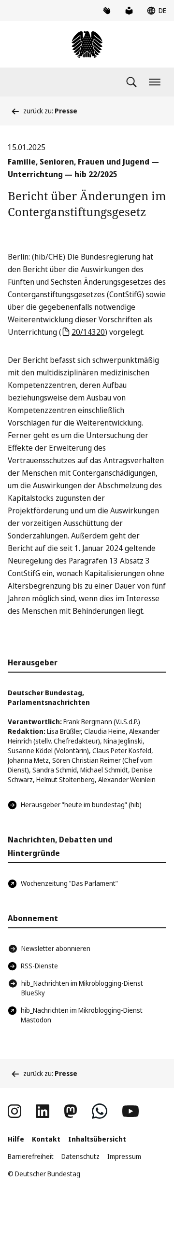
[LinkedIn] (42, 1111)
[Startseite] (87, 44)
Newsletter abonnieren (55, 948)
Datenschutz (80, 1156)
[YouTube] (130, 1111)
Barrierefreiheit (31, 1156)
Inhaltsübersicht (97, 1139)
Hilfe (16, 1139)
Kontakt (46, 1139)
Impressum (124, 1156)
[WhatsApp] (99, 1111)
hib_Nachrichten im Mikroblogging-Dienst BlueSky (82, 987)
